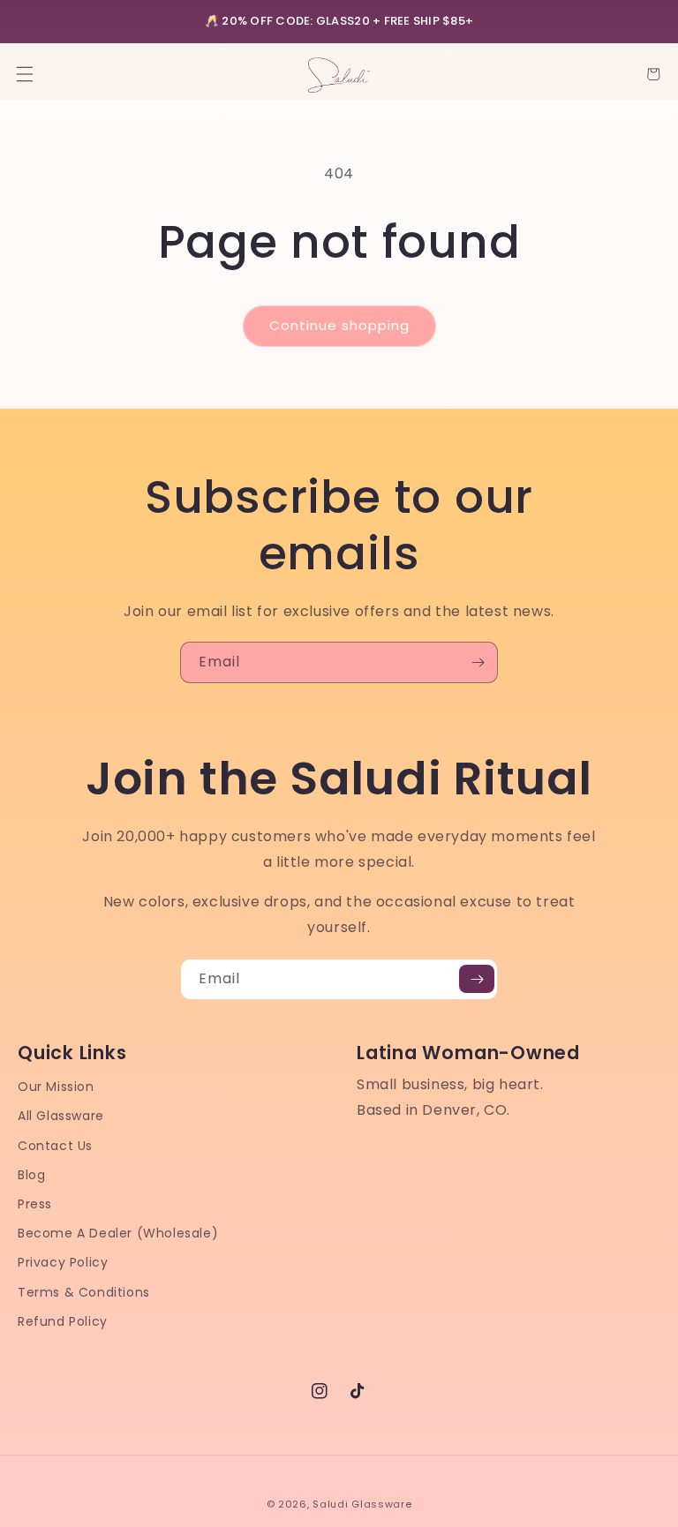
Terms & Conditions (84, 1292)
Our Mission (56, 1086)
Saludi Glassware (362, 1504)
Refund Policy (63, 1321)
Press (35, 1204)
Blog (31, 1175)
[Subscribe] (477, 662)
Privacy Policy (63, 1262)
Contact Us (55, 1146)
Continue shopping (339, 325)
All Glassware (61, 1116)
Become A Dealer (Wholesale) (118, 1233)
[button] (25, 74)
